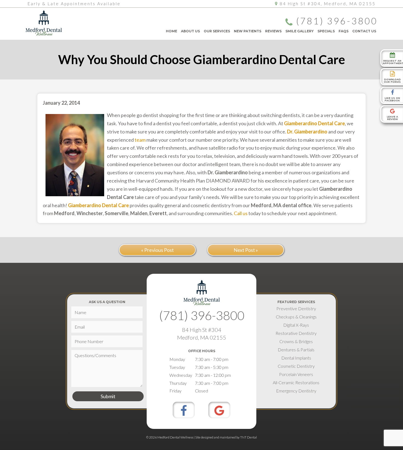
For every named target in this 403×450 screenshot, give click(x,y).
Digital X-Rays (296, 324)
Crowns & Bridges (296, 341)
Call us (241, 213)
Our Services (217, 31)
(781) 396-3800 (337, 21)
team (140, 140)
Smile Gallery (299, 31)
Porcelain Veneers (296, 374)
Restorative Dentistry (296, 333)
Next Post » (246, 250)
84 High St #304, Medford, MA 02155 (328, 3)
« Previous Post (157, 250)
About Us (190, 31)
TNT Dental (248, 437)
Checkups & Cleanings (296, 316)
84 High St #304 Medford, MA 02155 (201, 333)
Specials (326, 31)
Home (171, 31)
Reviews (273, 31)
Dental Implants (296, 357)
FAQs (343, 31)
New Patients (247, 31)
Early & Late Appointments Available (74, 3)
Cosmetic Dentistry (296, 366)
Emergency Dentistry (296, 390)
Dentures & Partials (296, 349)
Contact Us (364, 31)
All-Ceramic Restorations (296, 382)
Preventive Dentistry (296, 308)
